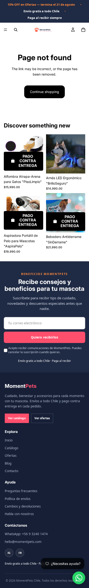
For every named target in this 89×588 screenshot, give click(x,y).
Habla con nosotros (19, 514)
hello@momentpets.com (23, 542)
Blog (8, 463)
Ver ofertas (42, 418)
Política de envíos (17, 499)
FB (20, 552)
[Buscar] (15, 30)
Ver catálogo (17, 418)
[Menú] (5, 29)
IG (9, 552)
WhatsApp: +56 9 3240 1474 (26, 534)
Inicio (9, 440)
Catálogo (11, 448)
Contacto (11, 471)
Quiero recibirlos (44, 337)
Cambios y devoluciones (23, 506)
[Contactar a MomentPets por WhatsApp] (78, 577)
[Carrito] (83, 30)
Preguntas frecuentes (21, 491)
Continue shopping (44, 92)
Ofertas (10, 455)
